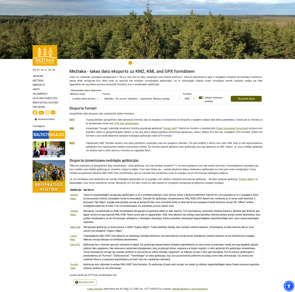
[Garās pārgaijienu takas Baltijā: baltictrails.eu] (49, 135)
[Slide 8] (165, 63)
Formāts (187, 93)
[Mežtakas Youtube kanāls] (41, 113)
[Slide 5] (150, 63)
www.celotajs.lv (199, 288)
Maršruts (39, 84)
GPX (71, 119)
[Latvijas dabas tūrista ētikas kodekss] (49, 149)
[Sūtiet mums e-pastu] (53, 113)
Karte (36, 89)
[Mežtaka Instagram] (47, 113)
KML (72, 128)
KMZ (72, 143)
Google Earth (170, 128)
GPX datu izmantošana (126, 123)
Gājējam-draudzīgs (45, 98)
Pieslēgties (39, 126)
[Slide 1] (130, 63)
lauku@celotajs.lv (181, 288)
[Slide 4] (145, 63)
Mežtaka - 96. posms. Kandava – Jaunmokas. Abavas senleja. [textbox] (137, 98)
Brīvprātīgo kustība (45, 102)
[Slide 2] (135, 63)
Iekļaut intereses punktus (214, 99)
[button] (289, 286)
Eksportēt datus (246, 98)
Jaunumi (38, 76)
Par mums (39, 107)
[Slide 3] (140, 63)
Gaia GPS (75, 244)
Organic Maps (246, 179)
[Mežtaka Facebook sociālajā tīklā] (35, 113)
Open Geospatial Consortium (232, 128)
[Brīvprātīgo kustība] (49, 176)
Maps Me (75, 227)
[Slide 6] (155, 63)
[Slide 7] (160, 63)
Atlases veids (77, 93)
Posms (106, 93)
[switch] (201, 97)
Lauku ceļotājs (95, 288)
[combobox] (141, 99)
